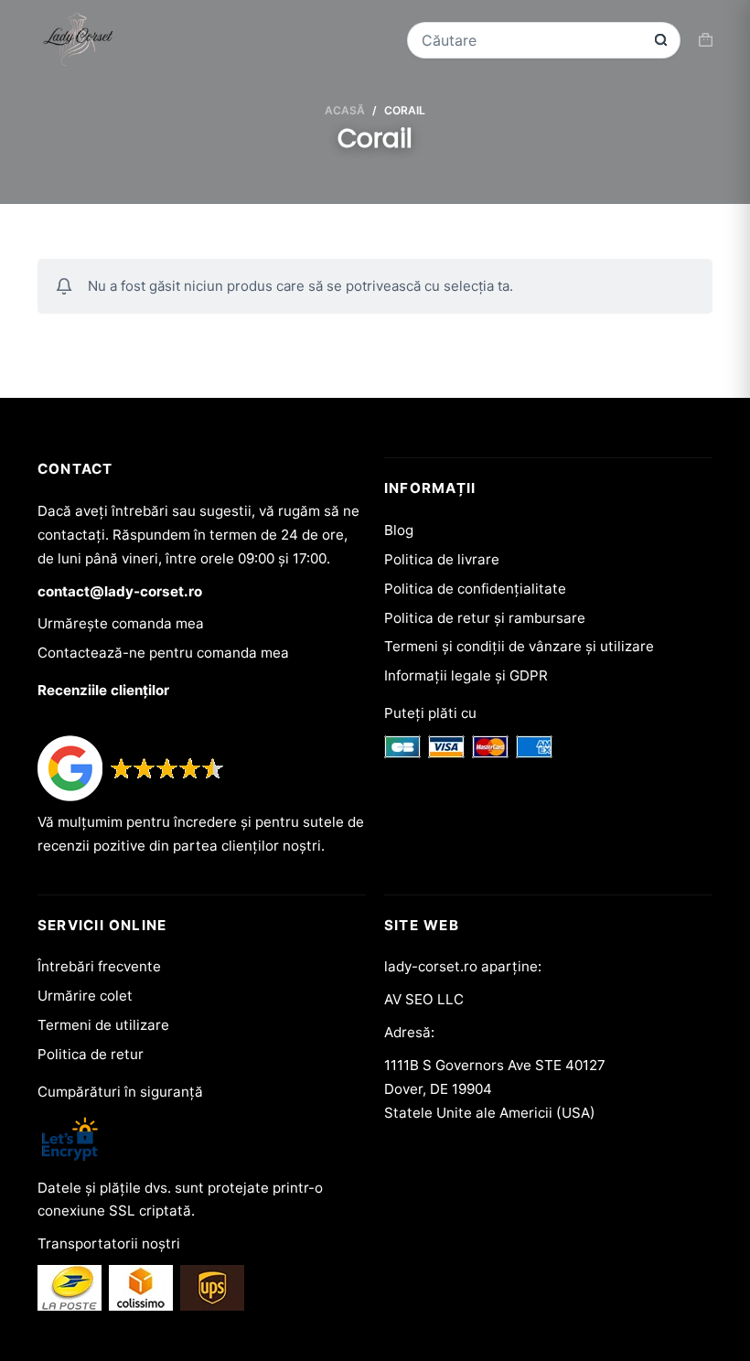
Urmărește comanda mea (121, 623)
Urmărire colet (85, 995)
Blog (398, 530)
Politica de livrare (441, 559)
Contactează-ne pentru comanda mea (163, 652)
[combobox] (531, 40)
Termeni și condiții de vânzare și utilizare (519, 646)
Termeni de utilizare (103, 1025)
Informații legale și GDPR (466, 675)
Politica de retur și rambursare (484, 618)
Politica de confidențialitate (475, 588)
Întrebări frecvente (99, 966)
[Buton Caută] (661, 40)
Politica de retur (91, 1054)
